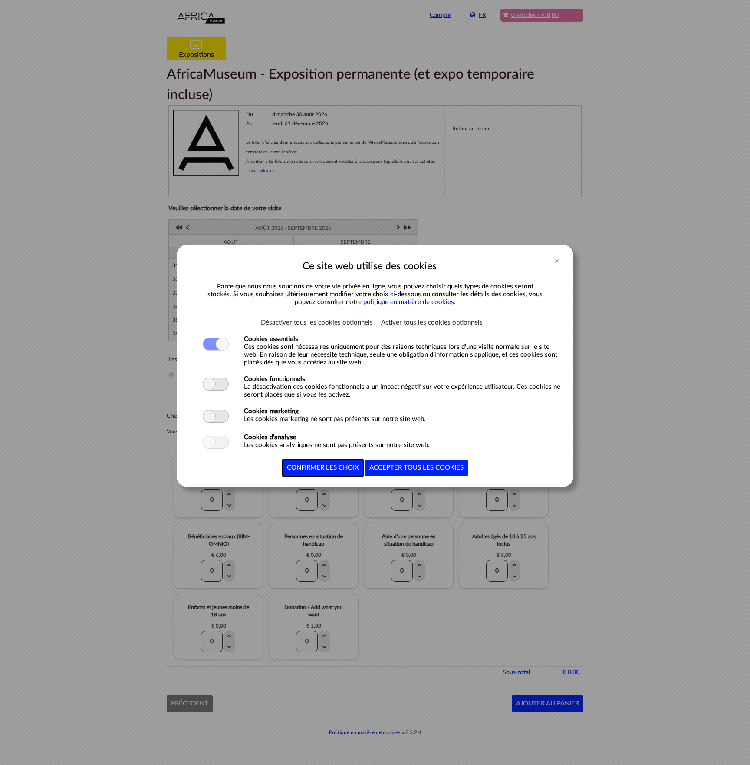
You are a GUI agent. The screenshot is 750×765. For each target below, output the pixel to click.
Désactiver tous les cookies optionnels (317, 322)
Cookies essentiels (271, 339)
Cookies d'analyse (270, 437)
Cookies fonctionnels (274, 379)
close (557, 261)
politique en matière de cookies (408, 302)
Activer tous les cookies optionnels (432, 322)
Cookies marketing (271, 411)
